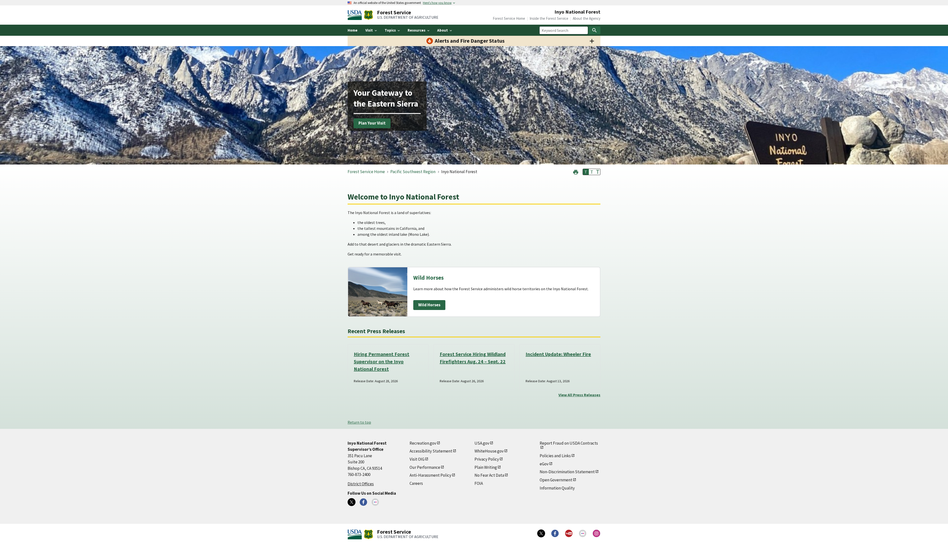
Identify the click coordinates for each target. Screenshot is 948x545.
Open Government (556, 480)
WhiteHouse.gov (489, 451)
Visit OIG (417, 459)
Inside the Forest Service (549, 18)
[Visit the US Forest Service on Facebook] (555, 533)
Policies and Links (555, 455)
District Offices (361, 484)
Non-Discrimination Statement (567, 471)
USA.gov (481, 443)
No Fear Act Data (489, 475)
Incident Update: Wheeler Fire (558, 354)
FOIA (478, 483)
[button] (576, 171)
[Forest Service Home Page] (368, 15)
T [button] (586, 171)
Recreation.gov (423, 443)
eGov (544, 464)
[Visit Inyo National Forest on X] (352, 502)
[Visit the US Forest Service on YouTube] (569, 533)
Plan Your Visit (372, 123)
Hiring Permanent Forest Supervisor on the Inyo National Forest (381, 361)
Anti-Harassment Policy (430, 475)
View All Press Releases (579, 394)
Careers (416, 483)
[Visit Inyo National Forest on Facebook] (363, 502)
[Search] (594, 30)
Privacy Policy (486, 459)
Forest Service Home (509, 18)
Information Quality (557, 488)
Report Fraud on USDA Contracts (569, 443)
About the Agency (586, 18)
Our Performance (425, 467)
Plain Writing (485, 467)
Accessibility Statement (431, 451)
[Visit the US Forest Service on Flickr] (583, 533)
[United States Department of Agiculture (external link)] (356, 15)
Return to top (359, 422)
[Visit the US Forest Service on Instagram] (596, 533)
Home (352, 30)
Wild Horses (429, 305)
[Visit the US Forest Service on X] (541, 533)
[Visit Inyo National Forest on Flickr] (375, 502)
